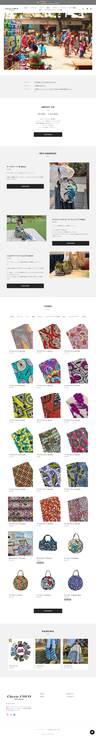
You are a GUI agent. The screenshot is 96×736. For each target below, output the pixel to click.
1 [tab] (46, 69)
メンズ (42, 8)
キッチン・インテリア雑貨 (68, 8)
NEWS (42, 696)
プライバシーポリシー (41, 729)
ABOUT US (70, 694)
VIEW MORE (48, 134)
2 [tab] (48, 69)
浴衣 (40, 10)
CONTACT (70, 696)
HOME (42, 694)
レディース (33, 8)
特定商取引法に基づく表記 (54, 729)
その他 (60, 10)
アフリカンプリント (50, 10)
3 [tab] (49, 69)
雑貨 (48, 8)
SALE (25, 8)
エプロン (55, 8)
